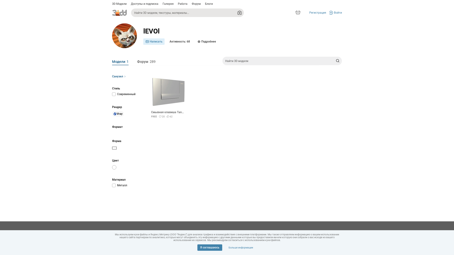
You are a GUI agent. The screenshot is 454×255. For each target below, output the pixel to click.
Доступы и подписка (144, 3)
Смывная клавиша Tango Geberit (168, 112)
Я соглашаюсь (209, 247)
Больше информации (241, 247)
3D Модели (119, 3)
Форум (196, 3)
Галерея (168, 3)
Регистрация (317, 12)
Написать (156, 41)
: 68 (180, 41)
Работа (182, 3)
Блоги (209, 3)
